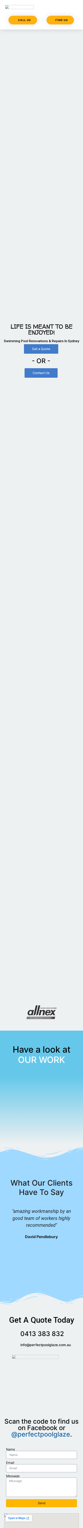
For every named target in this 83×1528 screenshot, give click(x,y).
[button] (75, 9)
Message (13, 1476)
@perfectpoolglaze (40, 1434)
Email (10, 1462)
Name (10, 1449)
